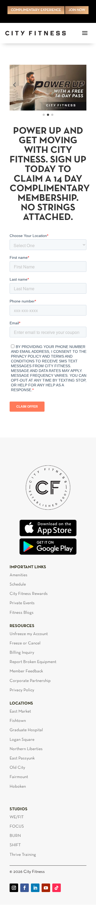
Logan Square (22, 740)
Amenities (18, 575)
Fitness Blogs (22, 613)
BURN (15, 836)
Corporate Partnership (30, 681)
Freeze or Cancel (25, 643)
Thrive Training (23, 855)
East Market (20, 711)
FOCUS (17, 826)
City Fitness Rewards (29, 594)
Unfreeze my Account (29, 634)
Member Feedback (26, 671)
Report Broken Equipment (33, 662)
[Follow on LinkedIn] (35, 888)
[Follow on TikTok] (56, 888)
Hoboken (18, 786)
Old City (17, 768)
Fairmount (19, 777)
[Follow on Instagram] (14, 888)
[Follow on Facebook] (24, 888)
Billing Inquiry (22, 653)
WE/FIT (17, 817)
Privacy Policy (22, 690)
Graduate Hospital (26, 730)
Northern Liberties (26, 749)
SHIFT (15, 845)
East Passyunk (22, 758)
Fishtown (18, 721)
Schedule (18, 584)
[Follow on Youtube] (46, 888)
